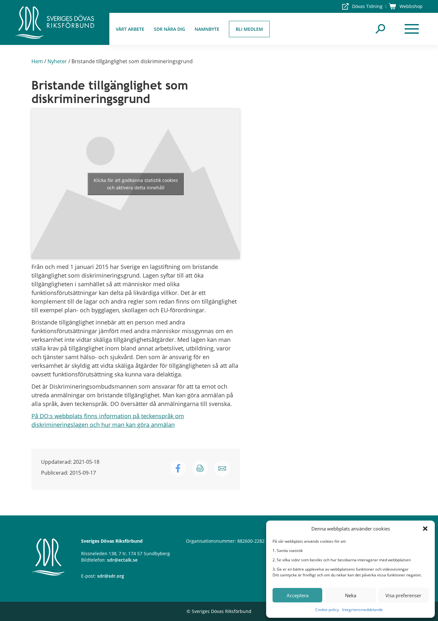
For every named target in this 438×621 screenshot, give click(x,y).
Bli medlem (249, 29)
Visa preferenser (403, 595)
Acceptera (297, 595)
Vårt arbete (130, 29)
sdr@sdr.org (110, 576)
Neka (350, 595)
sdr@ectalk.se (122, 560)
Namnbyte (207, 29)
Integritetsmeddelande (362, 609)
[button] (425, 528)
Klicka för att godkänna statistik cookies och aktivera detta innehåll (136, 184)
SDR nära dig (169, 29)
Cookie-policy (327, 609)
